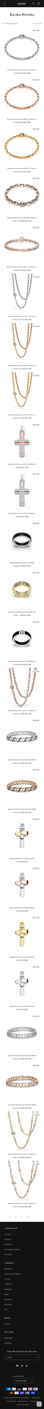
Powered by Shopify (23, 1398)
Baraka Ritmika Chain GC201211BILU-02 (22, 316)
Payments (8, 1244)
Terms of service (22, 1401)
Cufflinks (8, 1284)
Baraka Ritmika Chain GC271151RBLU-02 (22, 1203)
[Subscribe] (36, 1357)
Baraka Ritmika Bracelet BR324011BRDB (22, 1055)
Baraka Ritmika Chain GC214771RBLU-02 (22, 710)
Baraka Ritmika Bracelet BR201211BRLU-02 (22, 119)
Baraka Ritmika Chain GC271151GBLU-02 (22, 1154)
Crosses (7, 1279)
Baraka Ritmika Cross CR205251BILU (22, 1006)
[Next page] (34, 1216)
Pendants (8, 1289)
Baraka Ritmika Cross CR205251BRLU (22, 908)
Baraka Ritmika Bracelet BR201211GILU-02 (22, 168)
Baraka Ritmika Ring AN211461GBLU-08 (22, 612)
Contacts (8, 1234)
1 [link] (9, 1216)
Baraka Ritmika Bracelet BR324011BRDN (22, 760)
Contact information (23, 1404)
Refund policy (36, 1398)
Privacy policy (11, 1401)
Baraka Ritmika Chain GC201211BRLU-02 (22, 365)
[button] (4, 3)
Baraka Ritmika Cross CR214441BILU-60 (22, 513)
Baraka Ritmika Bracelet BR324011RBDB (22, 1105)
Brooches (8, 1304)
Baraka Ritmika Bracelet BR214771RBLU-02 (22, 267)
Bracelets (8, 1269)
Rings (7, 1294)
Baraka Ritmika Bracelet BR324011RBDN (22, 809)
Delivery (8, 1239)
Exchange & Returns (12, 1249)
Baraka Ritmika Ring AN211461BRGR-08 (22, 661)
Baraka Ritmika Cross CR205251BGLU (22, 858)
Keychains (8, 1299)
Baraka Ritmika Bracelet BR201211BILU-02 (22, 70)
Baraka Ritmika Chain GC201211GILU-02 (22, 415)
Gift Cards (8, 1254)
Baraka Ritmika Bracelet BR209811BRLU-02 (22, 218)
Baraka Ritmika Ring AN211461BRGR (22, 563)
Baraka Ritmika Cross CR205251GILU (22, 957)
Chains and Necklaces (13, 1274)
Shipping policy (34, 1401)
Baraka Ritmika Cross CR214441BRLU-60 (22, 464)
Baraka (7, 1324)
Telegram (8, 1343)
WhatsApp (8, 1338)
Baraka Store (13, 1398)
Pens (6, 1309)
